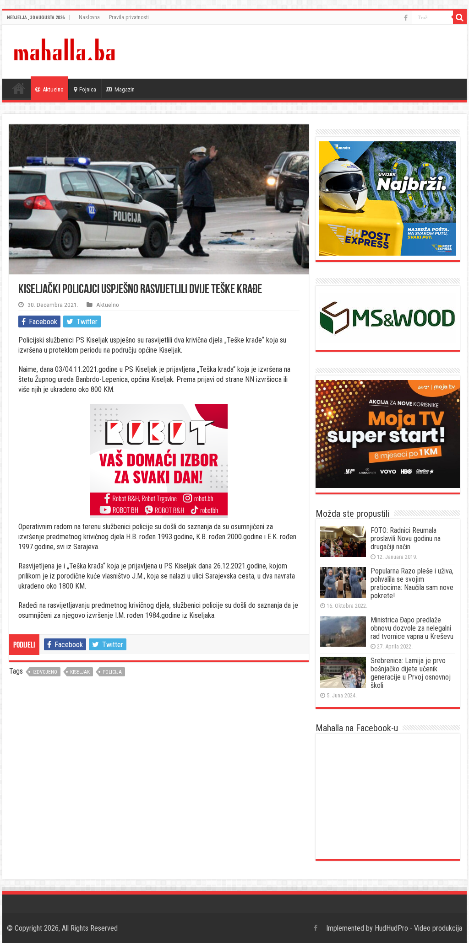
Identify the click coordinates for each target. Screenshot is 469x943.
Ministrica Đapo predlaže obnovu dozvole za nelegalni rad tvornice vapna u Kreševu (412, 628)
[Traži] (460, 17)
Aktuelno (53, 89)
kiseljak (80, 672)
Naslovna (89, 17)
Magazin (125, 89)
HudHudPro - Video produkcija (418, 928)
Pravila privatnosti (129, 17)
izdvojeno (45, 672)
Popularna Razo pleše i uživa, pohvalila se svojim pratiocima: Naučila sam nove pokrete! (412, 583)
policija (112, 672)
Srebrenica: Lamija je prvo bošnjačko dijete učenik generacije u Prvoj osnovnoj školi (411, 673)
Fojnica (87, 89)
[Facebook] (406, 17)
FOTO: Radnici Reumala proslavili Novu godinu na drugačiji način (406, 538)
